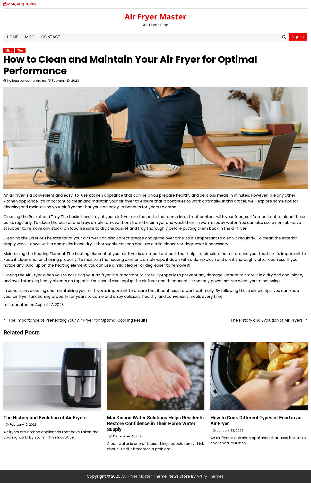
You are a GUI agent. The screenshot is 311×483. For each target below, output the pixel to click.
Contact (50, 37)
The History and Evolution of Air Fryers (44, 418)
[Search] (284, 37)
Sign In (298, 37)
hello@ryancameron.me (26, 81)
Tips (20, 51)
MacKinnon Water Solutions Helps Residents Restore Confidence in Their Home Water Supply (155, 423)
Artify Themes (210, 476)
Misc (30, 37)
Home (12, 37)
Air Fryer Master (155, 16)
